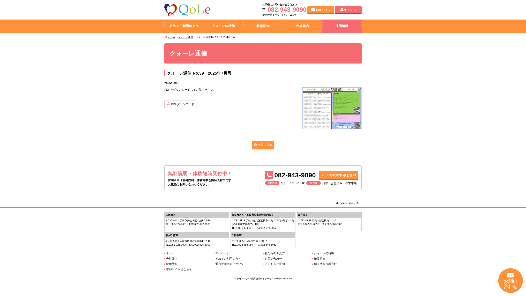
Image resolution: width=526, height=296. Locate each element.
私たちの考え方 (275, 253)
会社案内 (302, 26)
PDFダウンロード (182, 104)
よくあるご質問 (275, 264)
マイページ (350, 10)
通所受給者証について (229, 264)
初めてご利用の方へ (184, 26)
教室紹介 (263, 26)
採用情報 (341, 26)
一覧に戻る (265, 144)
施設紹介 (319, 258)
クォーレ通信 (185, 37)
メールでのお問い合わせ (336, 175)
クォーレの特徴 (223, 26)
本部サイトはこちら (179, 269)
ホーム (171, 37)
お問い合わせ (323, 10)
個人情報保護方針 (325, 264)
